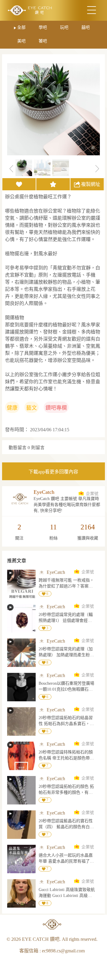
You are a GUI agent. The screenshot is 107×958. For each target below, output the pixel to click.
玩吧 (64, 27)
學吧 (43, 27)
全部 (21, 27)
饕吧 (43, 41)
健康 (12, 408)
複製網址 (90, 184)
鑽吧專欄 (56, 408)
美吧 (21, 41)
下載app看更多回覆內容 (53, 471)
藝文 (31, 408)
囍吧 (85, 27)
